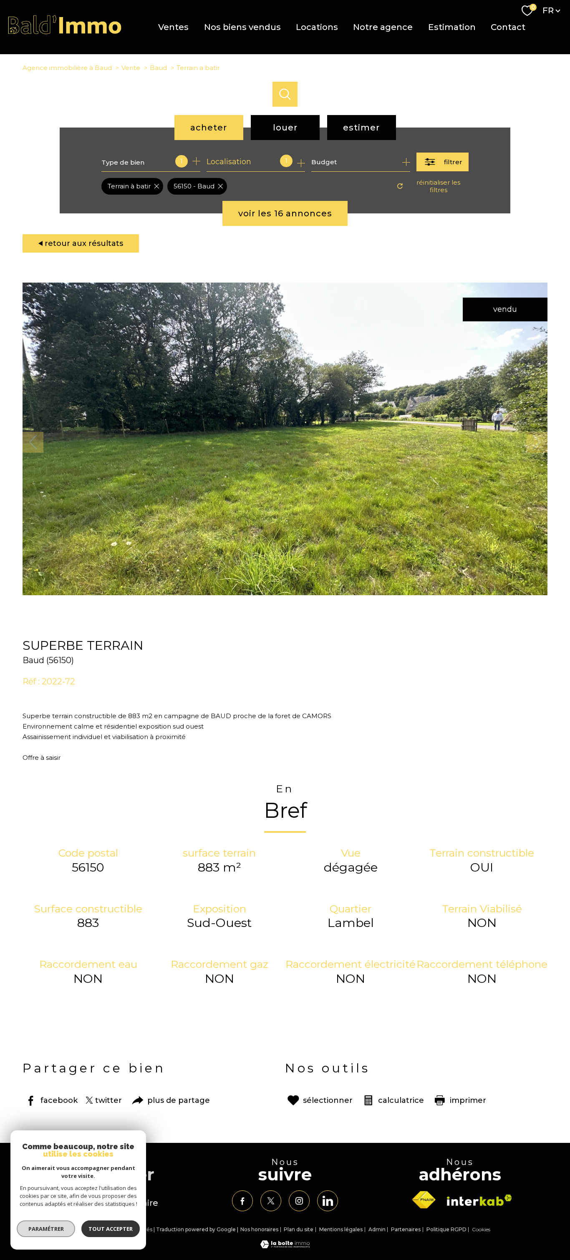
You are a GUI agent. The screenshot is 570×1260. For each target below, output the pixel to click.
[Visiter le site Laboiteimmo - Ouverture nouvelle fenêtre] (285, 1245)
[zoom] (285, 592)
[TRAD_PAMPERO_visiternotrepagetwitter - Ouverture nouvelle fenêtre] (270, 1200)
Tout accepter (110, 1228)
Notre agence (383, 27)
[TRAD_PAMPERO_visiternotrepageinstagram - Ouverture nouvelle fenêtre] (299, 1200)
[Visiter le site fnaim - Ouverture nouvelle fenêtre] (423, 1200)
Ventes (173, 27)
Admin (377, 1229)
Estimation (451, 27)
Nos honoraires (259, 1229)
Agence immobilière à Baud (67, 68)
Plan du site (298, 1229)
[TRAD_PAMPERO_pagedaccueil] (65, 32)
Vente (130, 68)
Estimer (361, 128)
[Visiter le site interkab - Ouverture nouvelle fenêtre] (479, 1200)
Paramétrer (46, 1228)
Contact (508, 27)
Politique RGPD (446, 1229)
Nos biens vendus (242, 27)
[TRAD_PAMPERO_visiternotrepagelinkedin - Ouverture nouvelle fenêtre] (327, 1200)
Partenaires (406, 1229)
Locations (317, 27)
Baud (158, 68)
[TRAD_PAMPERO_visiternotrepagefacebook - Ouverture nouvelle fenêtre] (242, 1200)
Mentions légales (341, 1229)
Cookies (481, 1229)
